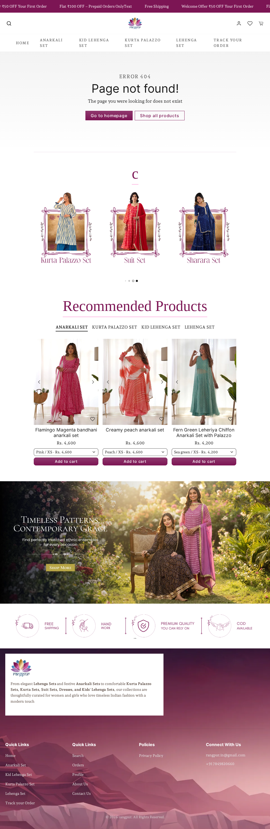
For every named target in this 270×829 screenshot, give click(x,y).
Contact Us (81, 793)
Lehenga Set (15, 793)
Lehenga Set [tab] (200, 327)
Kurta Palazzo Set (20, 784)
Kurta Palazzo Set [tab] (114, 327)
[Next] (93, 382)
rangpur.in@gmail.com (225, 755)
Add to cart (66, 461)
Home (10, 755)
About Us (80, 784)
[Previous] (39, 382)
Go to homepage (109, 115)
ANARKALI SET (51, 43)
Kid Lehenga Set (18, 774)
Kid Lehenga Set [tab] (160, 327)
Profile (78, 774)
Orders (78, 765)
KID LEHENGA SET (94, 43)
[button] (9, 23)
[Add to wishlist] (92, 419)
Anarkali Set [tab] (72, 327)
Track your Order (20, 803)
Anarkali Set (15, 765)
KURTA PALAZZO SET (143, 43)
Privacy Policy (151, 755)
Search (78, 755)
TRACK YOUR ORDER (228, 43)
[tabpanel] (135, 410)
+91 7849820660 (220, 764)
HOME (22, 43)
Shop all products (159, 115)
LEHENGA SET (186, 43)
